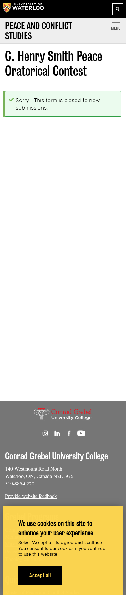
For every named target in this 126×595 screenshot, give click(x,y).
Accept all (40, 575)
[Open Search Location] (117, 9)
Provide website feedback (31, 496)
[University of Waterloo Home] (23, 9)
